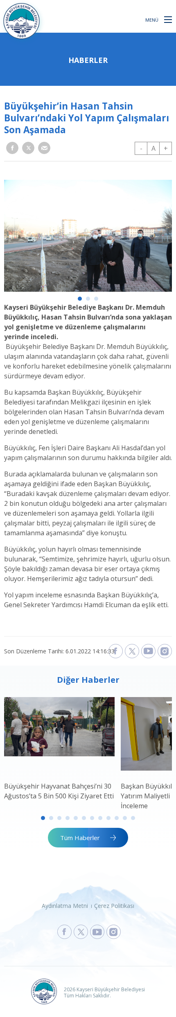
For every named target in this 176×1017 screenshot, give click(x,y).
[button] (168, 19)
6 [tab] (84, 818)
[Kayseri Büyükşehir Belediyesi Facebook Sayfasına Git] (64, 932)
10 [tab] (117, 818)
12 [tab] (133, 818)
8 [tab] (100, 818)
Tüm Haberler (80, 838)
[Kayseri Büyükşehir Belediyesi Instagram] (165, 651)
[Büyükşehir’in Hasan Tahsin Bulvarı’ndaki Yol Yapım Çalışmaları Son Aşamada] (88, 289)
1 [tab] (80, 299)
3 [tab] (96, 299)
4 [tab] (67, 818)
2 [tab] (88, 299)
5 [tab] (76, 818)
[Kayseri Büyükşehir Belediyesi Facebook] (115, 651)
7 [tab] (92, 818)
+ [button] (166, 148)
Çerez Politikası (114, 906)
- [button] (141, 148)
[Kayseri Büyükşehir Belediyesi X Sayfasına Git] (81, 932)
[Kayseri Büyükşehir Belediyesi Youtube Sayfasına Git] (97, 932)
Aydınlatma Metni (65, 906)
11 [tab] (125, 818)
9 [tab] (108, 818)
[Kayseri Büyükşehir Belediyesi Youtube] (148, 651)
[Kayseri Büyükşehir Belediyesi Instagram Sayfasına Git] (113, 932)
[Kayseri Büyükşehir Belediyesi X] (132, 651)
